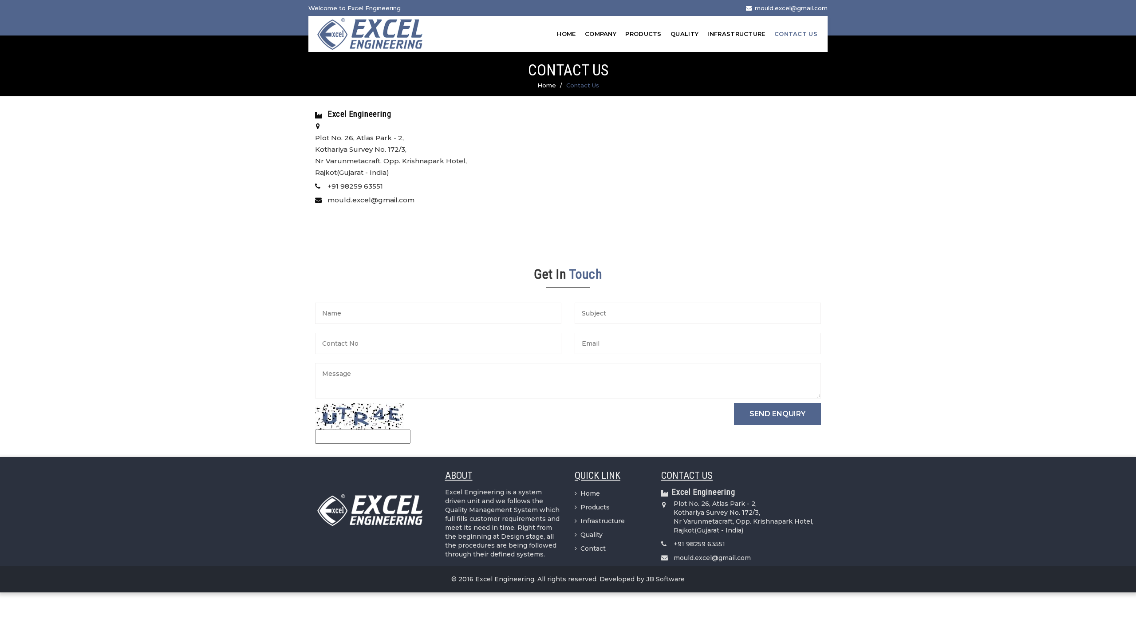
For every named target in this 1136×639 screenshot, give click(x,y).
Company (600, 33)
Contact (593, 548)
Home (566, 33)
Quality (684, 33)
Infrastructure (736, 33)
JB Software (665, 579)
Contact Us (795, 33)
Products (643, 33)
